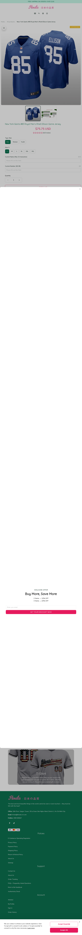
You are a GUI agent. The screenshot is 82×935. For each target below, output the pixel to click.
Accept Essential (64, 924)
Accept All (64, 930)
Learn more (31, 928)
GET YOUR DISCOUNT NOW (41, 612)
